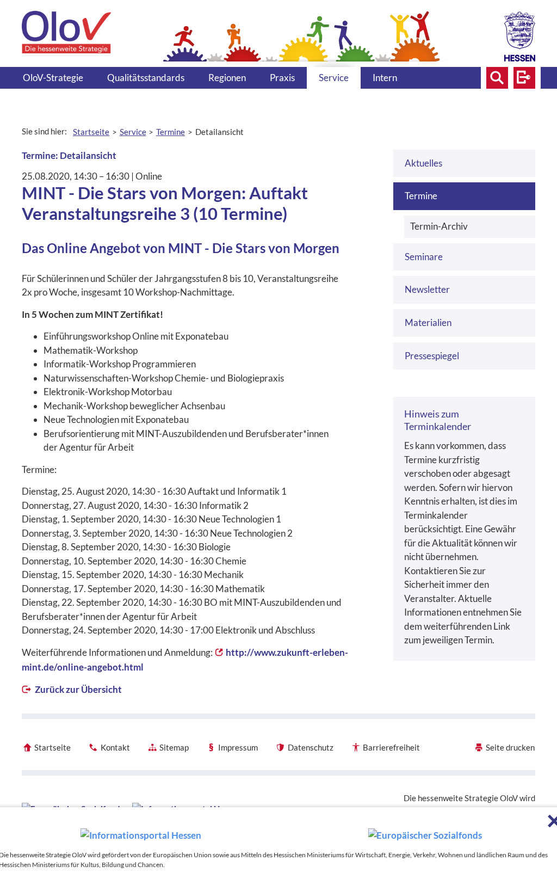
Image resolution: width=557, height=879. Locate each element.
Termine (421, 195)
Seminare (424, 256)
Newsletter (427, 289)
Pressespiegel (432, 355)
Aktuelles (423, 163)
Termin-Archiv (439, 226)
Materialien (428, 322)
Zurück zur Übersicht (77, 689)
